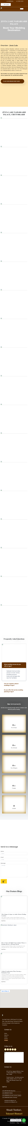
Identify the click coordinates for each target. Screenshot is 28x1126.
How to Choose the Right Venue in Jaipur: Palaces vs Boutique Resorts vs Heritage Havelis (14, 943)
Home (5, 1033)
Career (5, 1036)
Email (2, 857)
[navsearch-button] (25, 8)
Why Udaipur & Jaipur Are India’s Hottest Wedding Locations (14, 915)
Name (2, 851)
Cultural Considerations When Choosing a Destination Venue (11, 972)
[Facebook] (5, 1049)
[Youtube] (10, 1049)
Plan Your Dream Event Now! (11, 81)
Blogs (18, 1122)
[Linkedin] (15, 1049)
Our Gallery (23, 1122)
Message (3, 863)
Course (6, 1038)
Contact (6, 1040)
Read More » (4, 920)
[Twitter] (8, 1049)
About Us (6, 1035)
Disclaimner (12, 1122)
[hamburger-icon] (21, 8)
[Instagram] (13, 1049)
